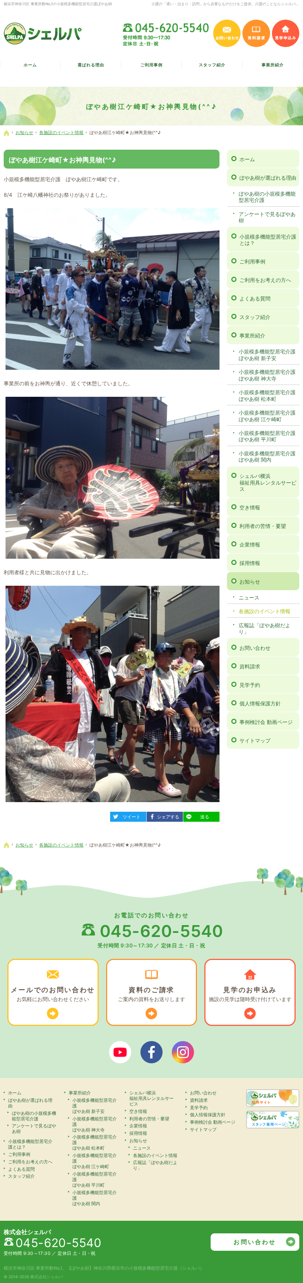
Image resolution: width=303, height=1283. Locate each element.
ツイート (128, 816)
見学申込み (286, 33)
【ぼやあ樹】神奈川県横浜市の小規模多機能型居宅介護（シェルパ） (135, 1268)
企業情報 (249, 544)
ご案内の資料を (151, 994)
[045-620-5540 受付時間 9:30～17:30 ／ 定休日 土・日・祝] (166, 33)
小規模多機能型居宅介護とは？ (267, 239)
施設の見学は (250, 994)
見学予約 (249, 685)
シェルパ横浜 (267, 482)
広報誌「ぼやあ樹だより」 (264, 628)
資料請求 (249, 666)
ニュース (249, 597)
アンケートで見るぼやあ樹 (267, 217)
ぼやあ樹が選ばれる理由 (267, 177)
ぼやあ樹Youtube (120, 1052)
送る (199, 816)
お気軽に (53, 994)
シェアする (166, 816)
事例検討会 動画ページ (266, 722)
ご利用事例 (252, 261)
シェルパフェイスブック (151, 1052)
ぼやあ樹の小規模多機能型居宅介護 (267, 196)
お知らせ (249, 581)
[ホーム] (7, 133)
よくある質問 (254, 298)
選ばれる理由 (91, 65)
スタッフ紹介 (254, 317)
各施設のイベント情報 (264, 611)
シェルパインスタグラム (183, 1052)
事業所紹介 (252, 335)
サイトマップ (254, 740)
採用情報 (249, 563)
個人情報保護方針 (260, 703)
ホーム (247, 159)
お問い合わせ (254, 648)
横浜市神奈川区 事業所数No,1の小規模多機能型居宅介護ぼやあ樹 (58, 3)
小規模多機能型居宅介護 (267, 354)
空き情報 (249, 507)
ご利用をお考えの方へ (265, 280)
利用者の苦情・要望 (262, 526)
